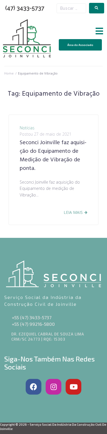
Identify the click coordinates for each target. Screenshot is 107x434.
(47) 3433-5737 (24, 8)
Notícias (27, 127)
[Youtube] (73, 387)
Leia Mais (73, 212)
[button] (99, 31)
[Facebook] (33, 387)
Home (9, 73)
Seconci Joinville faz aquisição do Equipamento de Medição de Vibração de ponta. (53, 155)
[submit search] (96, 8)
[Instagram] (53, 387)
